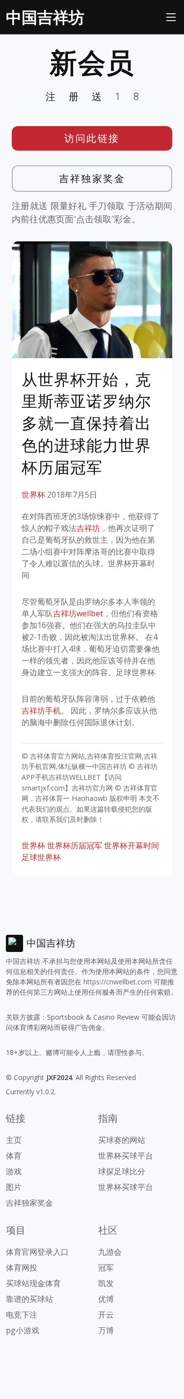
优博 (106, 1298)
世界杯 (33, 494)
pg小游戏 (22, 1330)
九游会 (110, 1251)
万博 (106, 1330)
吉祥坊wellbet (78, 613)
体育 (14, 1155)
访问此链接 (92, 138)
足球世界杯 (41, 857)
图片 (14, 1187)
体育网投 (21, 1267)
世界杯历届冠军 (74, 845)
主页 (14, 1140)
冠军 (106, 1267)
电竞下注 (21, 1314)
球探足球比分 (121, 1171)
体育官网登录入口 (37, 1251)
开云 (106, 1314)
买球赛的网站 (121, 1140)
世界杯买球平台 (125, 1155)
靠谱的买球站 (29, 1298)
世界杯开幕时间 (131, 845)
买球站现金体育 (33, 1283)
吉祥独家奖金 (92, 178)
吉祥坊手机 (41, 710)
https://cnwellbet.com (117, 981)
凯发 (106, 1283)
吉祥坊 (88, 528)
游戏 (14, 1171)
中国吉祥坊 (45, 16)
